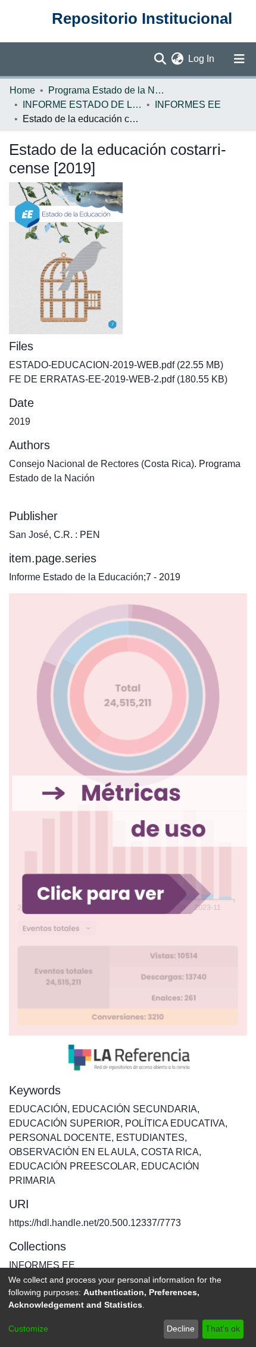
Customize (28, 1328)
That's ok (222, 1328)
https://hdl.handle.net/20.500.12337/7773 (95, 1223)
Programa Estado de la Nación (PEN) (107, 90)
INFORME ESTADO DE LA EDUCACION (82, 104)
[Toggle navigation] (239, 59)
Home (22, 90)
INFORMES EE (188, 104)
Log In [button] (202, 59)
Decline (181, 1328)
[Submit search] (159, 59)
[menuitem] (177, 59)
